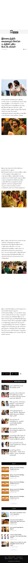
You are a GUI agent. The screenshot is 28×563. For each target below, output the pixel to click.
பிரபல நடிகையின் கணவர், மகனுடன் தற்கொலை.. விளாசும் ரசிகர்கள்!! (18, 444)
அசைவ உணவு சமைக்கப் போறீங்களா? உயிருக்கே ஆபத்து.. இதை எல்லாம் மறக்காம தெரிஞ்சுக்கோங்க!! (17, 521)
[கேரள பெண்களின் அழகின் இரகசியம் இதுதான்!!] (5, 529)
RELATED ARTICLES (8, 381)
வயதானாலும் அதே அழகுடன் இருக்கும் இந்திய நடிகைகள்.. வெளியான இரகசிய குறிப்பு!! (17, 437)
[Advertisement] (14, 15)
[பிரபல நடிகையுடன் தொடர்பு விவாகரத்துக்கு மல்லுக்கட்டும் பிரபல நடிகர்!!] (5, 430)
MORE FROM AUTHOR (19, 381)
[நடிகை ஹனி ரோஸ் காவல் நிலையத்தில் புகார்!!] (5, 387)
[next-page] (5, 459)
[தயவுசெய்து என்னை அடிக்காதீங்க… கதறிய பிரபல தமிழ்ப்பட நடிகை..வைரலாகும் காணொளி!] (5, 451)
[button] (2, 32)
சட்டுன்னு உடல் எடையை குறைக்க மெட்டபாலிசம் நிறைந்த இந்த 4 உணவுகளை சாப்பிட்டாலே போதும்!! (18, 544)
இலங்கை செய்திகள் (8, 558)
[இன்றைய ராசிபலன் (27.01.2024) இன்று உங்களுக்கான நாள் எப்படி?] (5, 476)
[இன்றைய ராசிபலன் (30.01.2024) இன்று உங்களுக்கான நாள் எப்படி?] (5, 469)
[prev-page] (2, 459)
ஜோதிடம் (14, 463)
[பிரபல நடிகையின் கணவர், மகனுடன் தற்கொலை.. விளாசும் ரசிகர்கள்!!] (5, 444)
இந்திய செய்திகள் (11, 557)
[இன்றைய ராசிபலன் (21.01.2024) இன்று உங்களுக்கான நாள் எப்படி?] (5, 498)
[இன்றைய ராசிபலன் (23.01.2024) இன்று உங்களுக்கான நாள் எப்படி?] (5, 491)
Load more (13, 503)
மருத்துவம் (16, 558)
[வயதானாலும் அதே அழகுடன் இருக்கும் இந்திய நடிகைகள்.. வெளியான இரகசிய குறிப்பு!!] (5, 437)
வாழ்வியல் (14, 508)
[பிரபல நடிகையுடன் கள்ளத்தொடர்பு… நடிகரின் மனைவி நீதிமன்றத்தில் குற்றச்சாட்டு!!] (5, 421)
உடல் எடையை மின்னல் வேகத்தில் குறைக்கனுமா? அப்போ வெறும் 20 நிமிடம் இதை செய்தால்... (18, 536)
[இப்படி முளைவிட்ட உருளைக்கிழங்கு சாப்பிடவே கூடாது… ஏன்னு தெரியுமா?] (5, 514)
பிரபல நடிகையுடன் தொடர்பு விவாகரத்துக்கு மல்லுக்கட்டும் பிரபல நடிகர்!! (17, 430)
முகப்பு (6, 557)
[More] (20, 373)
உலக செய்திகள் (19, 557)
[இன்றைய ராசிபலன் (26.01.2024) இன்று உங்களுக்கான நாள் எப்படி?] (5, 484)
